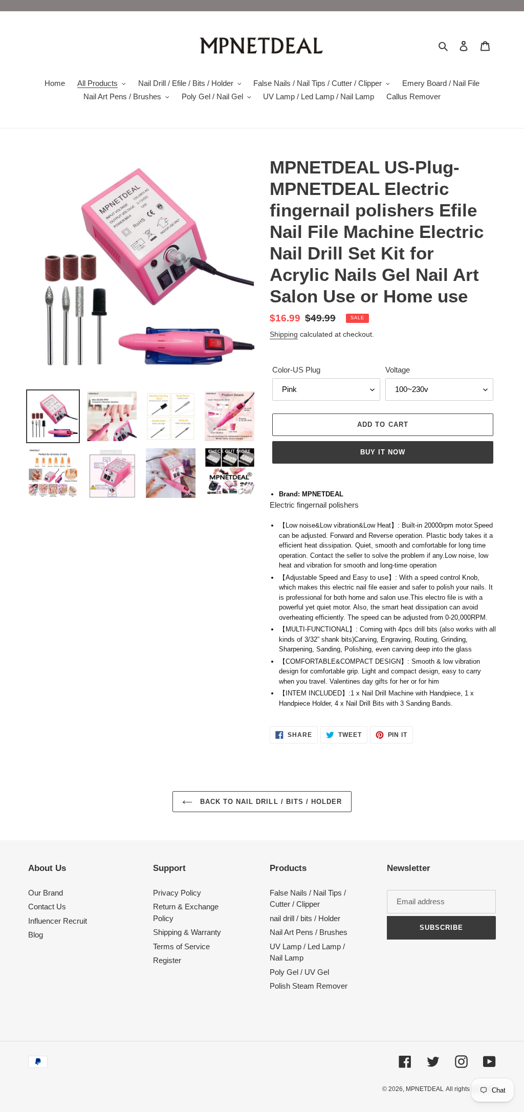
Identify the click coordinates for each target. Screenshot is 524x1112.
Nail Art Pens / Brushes (308, 932)
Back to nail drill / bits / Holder (270, 801)
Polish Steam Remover (308, 986)
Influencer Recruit (57, 921)
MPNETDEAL (425, 1089)
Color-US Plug (296, 369)
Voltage (397, 369)
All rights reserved (471, 1089)
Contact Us (47, 906)
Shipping (284, 334)
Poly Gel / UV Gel (299, 972)
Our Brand (45, 892)
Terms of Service (181, 946)
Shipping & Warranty (187, 932)
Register (167, 960)
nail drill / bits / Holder (305, 918)
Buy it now (382, 452)
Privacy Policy (177, 892)
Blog (35, 934)
